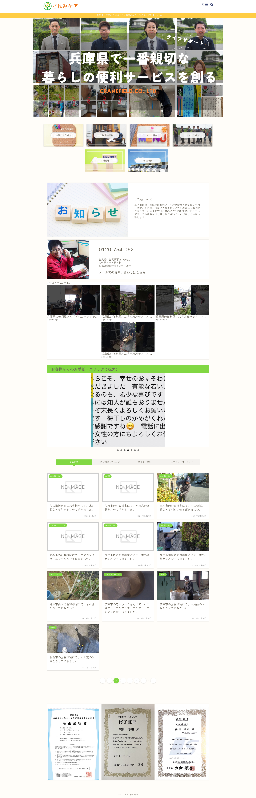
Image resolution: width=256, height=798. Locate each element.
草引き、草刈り (146, 462)
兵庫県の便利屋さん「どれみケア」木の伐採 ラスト (135, 316)
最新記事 (73, 462)
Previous (94, 409)
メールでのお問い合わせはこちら (122, 272)
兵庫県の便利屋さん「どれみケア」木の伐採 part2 (188, 316)
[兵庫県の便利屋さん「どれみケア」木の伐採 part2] (182, 300)
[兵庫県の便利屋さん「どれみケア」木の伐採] (128, 337)
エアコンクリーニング (182, 462)
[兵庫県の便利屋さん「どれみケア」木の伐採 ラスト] (128, 300)
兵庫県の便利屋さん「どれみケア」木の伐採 (129, 353)
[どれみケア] (60, 10)
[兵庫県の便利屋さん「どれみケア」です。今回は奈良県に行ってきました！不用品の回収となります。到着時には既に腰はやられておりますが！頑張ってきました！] (73, 300)
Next (161, 409)
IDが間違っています (110, 462)
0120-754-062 (116, 250)
